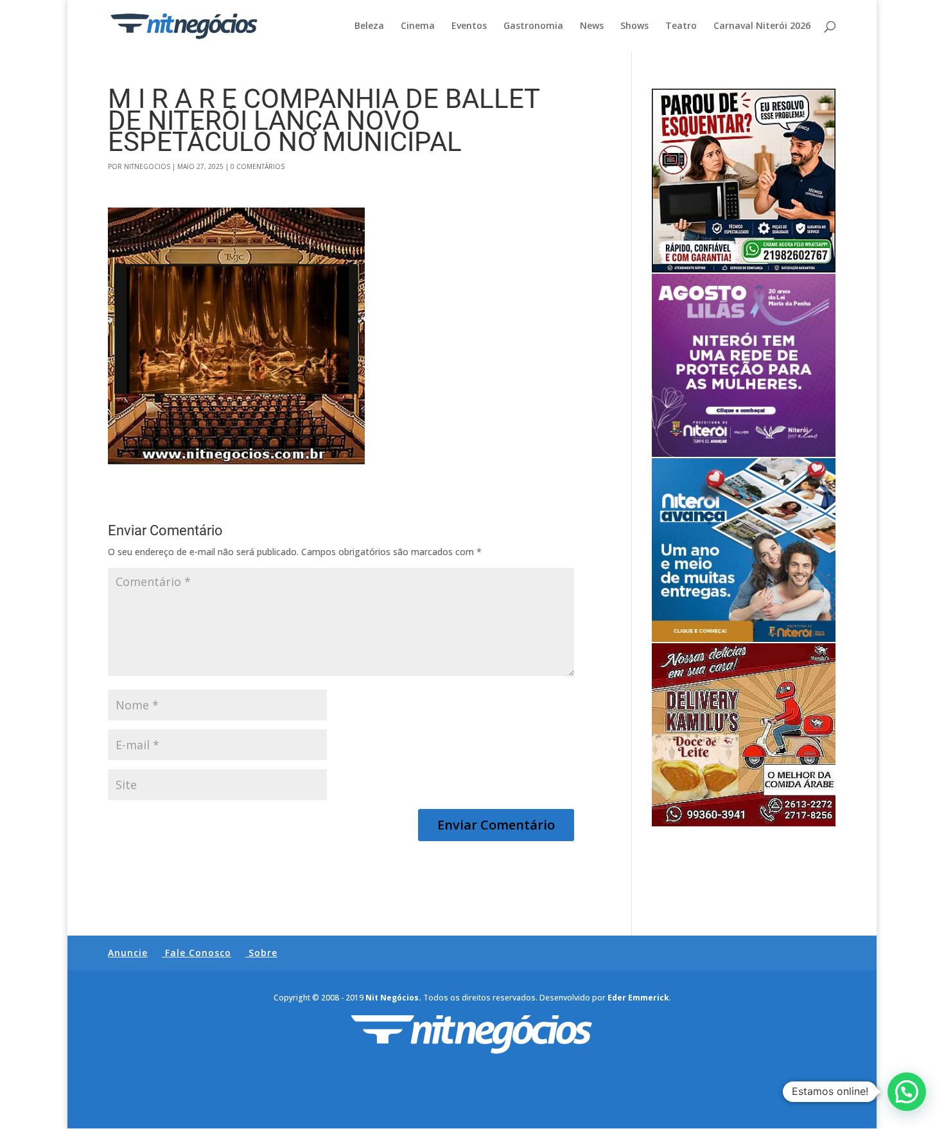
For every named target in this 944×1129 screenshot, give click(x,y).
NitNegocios (147, 166)
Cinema (418, 26)
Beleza (369, 26)
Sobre (263, 953)
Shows (634, 26)
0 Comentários (257, 166)
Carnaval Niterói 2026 (761, 26)
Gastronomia (533, 26)
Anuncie (128, 953)
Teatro (681, 26)
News (592, 26)
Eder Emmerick (638, 997)
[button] (906, 1091)
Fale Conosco (198, 953)
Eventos (469, 26)
